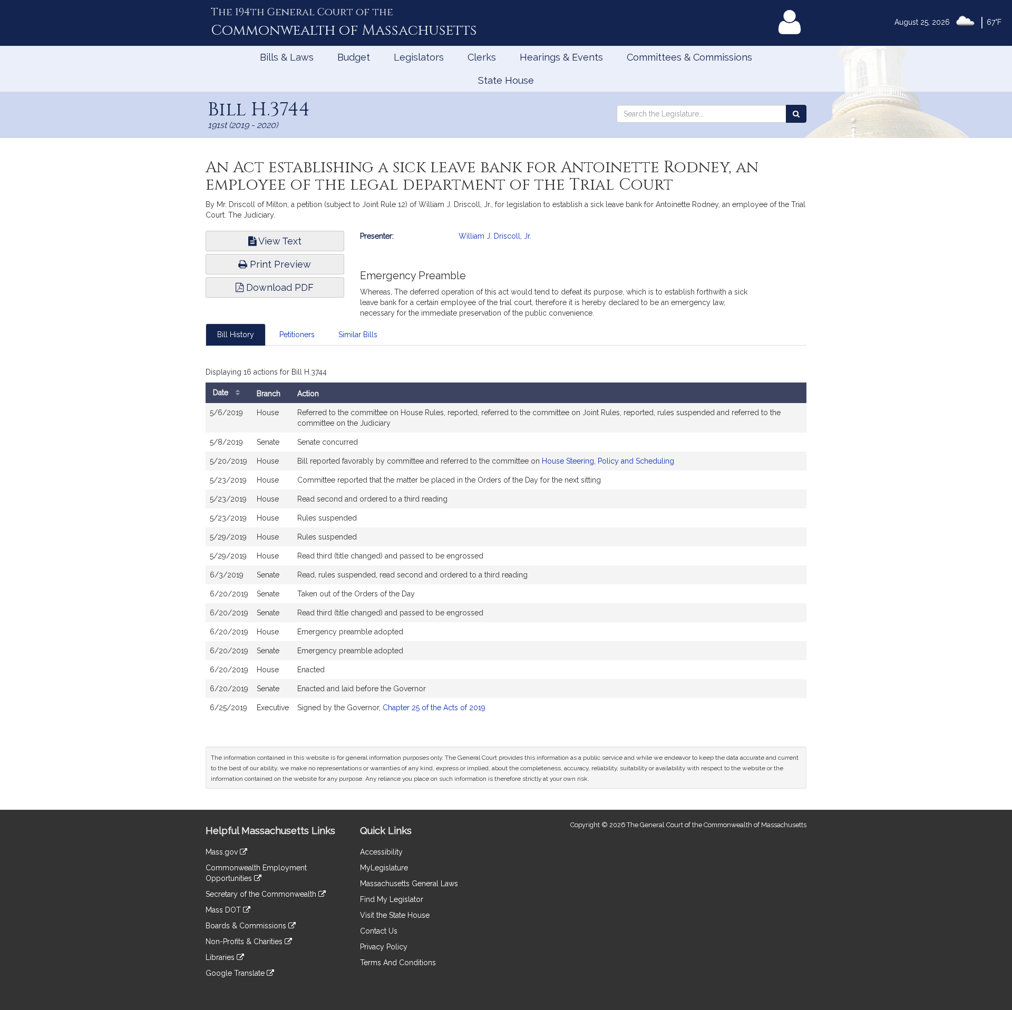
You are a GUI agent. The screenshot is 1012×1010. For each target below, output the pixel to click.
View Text (278, 241)
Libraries (221, 957)
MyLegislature (384, 868)
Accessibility (381, 852)
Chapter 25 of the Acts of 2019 (434, 707)
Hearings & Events (561, 57)
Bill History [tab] (235, 334)
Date (221, 392)
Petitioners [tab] (297, 334)
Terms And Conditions (398, 962)
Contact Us (378, 931)
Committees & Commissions (689, 57)
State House (506, 80)
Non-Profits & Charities (245, 941)
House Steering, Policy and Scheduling (608, 461)
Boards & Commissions (247, 925)
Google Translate (236, 973)
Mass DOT (224, 910)
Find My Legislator (391, 899)
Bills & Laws (287, 57)
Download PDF (279, 287)
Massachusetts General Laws (409, 883)
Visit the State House (395, 915)
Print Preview (279, 264)
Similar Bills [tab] (357, 334)
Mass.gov (223, 852)
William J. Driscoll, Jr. (495, 236)
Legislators (419, 57)
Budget (353, 57)
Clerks (482, 57)
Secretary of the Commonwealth (262, 894)
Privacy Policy (383, 947)
